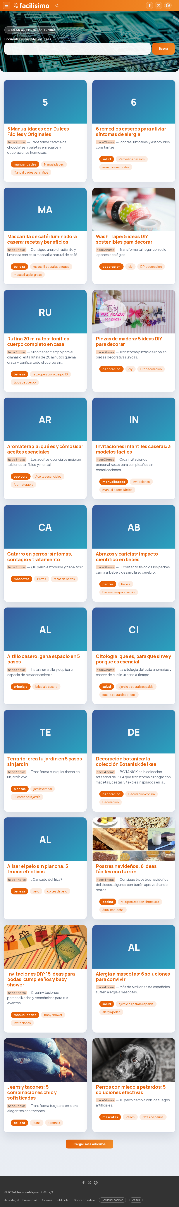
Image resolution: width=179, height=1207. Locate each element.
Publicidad (63, 1200)
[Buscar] (57, 5)
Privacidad (29, 1200)
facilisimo (34, 5)
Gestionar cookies (112, 1200)
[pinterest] (168, 5)
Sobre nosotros (84, 1200)
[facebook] (149, 5)
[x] (158, 5)
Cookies (46, 1200)
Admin (136, 1200)
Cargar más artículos (89, 1144)
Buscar (163, 48)
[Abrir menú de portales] (6, 5)
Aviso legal (11, 1200)
